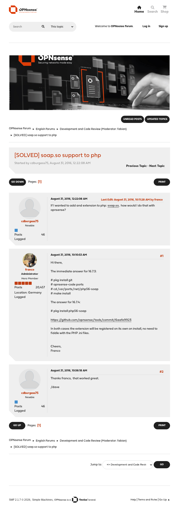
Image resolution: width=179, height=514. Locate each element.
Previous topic (136, 166)
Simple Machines (42, 499)
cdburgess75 (29, 221)
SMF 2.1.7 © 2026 (19, 499)
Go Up (17, 425)
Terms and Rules (147, 499)
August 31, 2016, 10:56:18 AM (69, 370)
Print (161, 182)
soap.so (113, 205)
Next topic (157, 166)
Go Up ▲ (164, 499)
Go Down (17, 182)
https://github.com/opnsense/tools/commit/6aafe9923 (91, 320)
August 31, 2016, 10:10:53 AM (69, 255)
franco (29, 269)
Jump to (95, 464)
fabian (121, 129)
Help (133, 499)
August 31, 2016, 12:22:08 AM (69, 199)
